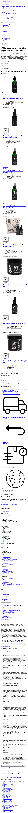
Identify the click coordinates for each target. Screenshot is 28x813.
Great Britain (13, 789)
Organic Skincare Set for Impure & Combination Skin (13, 245)
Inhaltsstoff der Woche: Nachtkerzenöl (11, 394)
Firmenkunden (6, 563)
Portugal (10, 807)
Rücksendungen (9, 14)
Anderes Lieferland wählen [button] (6, 779)
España (9, 788)
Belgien (9, 803)
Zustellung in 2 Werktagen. (9, 10)
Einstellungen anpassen (19, 643)
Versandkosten (9, 16)
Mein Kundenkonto (7, 561)
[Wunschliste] (4, 33)
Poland (9, 800)
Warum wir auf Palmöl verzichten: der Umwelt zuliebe (15, 389)
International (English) (19, 781)
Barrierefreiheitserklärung (8, 612)
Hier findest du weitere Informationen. (9, 504)
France (9, 786)
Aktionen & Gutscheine (8, 564)
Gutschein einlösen (7, 573)
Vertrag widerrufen (5, 619)
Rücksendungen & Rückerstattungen (11, 559)
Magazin (5, 579)
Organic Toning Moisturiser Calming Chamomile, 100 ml (13, 171)
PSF (4, 382)
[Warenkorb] (15, 35)
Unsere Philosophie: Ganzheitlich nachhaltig (12, 584)
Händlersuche (6, 582)
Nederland (11, 806)
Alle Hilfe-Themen (10, 19)
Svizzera (10, 792)
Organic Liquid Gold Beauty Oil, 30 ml (14, 323)
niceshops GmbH (10, 605)
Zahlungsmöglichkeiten (11, 17)
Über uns (5, 591)
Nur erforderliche (10, 643)
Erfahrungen (6, 594)
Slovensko (11, 802)
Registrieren (5, 570)
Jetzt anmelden (6, 26)
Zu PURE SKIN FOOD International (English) (11, 777)
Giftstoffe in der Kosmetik (8, 390)
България (11, 810)
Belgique (10, 801)
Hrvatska (10, 799)
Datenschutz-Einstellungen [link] (9, 613)
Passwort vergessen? (7, 571)
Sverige (9, 795)
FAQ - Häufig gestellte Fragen (9, 587)
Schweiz (10, 790)
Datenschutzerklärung (18, 641)
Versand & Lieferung (7, 558)
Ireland (9, 811)
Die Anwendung (6, 585)
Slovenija (11, 797)
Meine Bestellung (7, 557)
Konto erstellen (6, 31)
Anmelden (5, 569)
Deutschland (12, 783)
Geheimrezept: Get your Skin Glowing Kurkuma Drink (15, 392)
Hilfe (4, 12)
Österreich (11, 784)
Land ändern (13, 603)
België (8, 808)
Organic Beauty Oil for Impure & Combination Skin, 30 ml (12, 136)
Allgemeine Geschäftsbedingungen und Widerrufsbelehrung (11, 611)
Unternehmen (6, 616)
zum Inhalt (5, 2)
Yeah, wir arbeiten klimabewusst (10, 578)
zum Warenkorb (6, 4)
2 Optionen (5, 94)
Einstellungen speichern (5, 765)
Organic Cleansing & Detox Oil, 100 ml (14, 98)
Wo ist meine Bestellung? (11, 13)
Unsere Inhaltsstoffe (7, 583)
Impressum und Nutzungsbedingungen (11, 607)
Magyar (9, 796)
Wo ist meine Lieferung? (8, 572)
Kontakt (7, 18)
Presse (4, 581)
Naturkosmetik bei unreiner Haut (13, 383)
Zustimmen (3, 643)
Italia (8, 785)
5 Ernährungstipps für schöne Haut (10, 391)
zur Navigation (6, 1)
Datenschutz (6, 609)
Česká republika (15, 805)
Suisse (8, 791)
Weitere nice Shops (7, 617)
